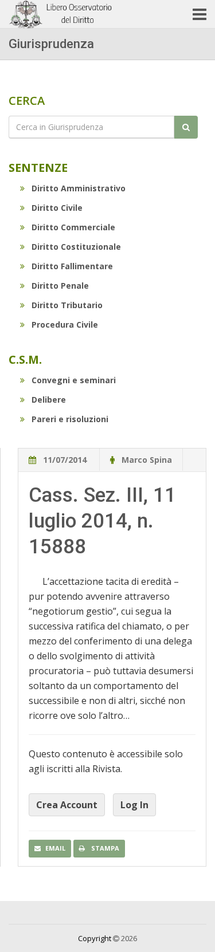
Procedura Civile (65, 324)
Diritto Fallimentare (72, 266)
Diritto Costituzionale (76, 246)
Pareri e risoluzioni (70, 419)
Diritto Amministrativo (79, 188)
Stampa (104, 848)
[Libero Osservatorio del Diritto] (62, 14)
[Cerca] (186, 127)
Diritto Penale (60, 285)
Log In (134, 804)
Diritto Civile (57, 207)
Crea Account (66, 804)
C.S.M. (25, 359)
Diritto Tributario (67, 305)
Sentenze (38, 167)
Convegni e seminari (74, 380)
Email (55, 848)
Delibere (49, 399)
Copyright (94, 938)
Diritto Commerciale (73, 227)
